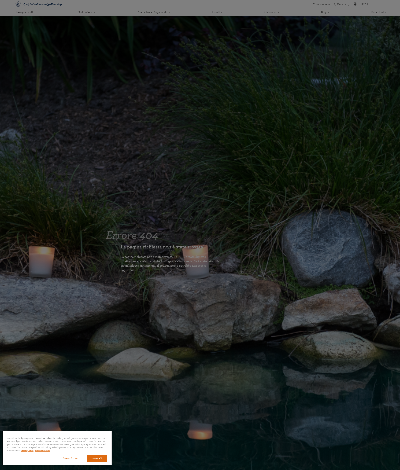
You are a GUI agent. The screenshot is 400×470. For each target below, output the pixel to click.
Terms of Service (42, 451)
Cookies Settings (70, 458)
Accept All (97, 458)
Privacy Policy (27, 451)
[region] (57, 448)
